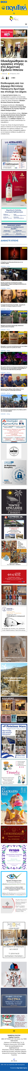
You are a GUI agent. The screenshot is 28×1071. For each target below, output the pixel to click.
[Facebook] (4, 2)
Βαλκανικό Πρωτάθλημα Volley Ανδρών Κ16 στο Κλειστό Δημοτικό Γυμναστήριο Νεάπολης (12, 389)
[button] (26, 24)
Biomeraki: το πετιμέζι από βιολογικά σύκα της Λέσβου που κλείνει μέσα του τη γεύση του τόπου (14, 347)
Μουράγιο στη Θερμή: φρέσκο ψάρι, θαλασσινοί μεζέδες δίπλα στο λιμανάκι (12, 326)
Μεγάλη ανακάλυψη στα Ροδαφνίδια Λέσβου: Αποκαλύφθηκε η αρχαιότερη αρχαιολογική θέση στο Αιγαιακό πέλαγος (13, 284)
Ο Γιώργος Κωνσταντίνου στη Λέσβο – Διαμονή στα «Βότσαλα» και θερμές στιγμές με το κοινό (13, 305)
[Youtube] (6, 2)
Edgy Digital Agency (22, 1068)
